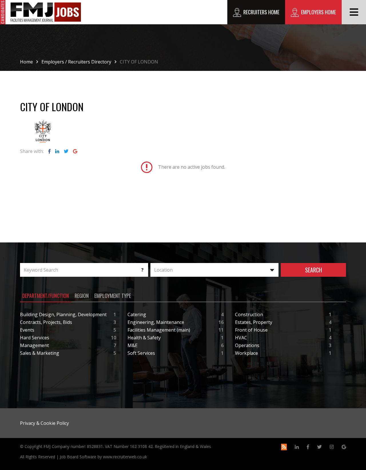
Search (313, 270)
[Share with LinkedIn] (57, 151)
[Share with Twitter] (66, 151)
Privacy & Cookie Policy (44, 423)
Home (26, 62)
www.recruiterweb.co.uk (125, 456)
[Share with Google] (75, 151)
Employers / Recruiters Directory (76, 62)
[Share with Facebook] (49, 151)
